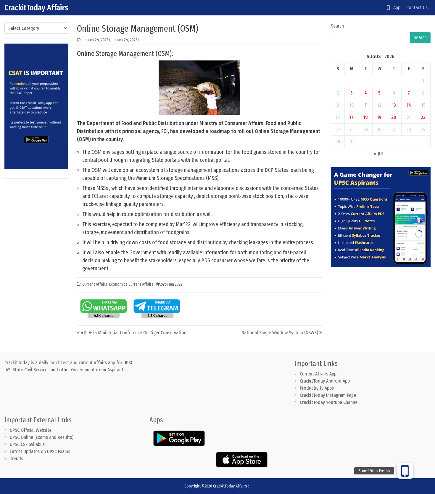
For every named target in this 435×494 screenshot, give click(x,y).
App (395, 7)
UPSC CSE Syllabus (28, 444)
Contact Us (417, 7)
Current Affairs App (318, 374)
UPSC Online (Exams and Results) (41, 437)
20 (393, 117)
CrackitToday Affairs (36, 7)
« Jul (379, 153)
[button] (405, 471)
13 (394, 105)
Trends (16, 458)
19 (379, 117)
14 (409, 105)
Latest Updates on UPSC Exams (40, 451)
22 (423, 117)
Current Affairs (94, 284)
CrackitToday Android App (325, 381)
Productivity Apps (317, 388)
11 (366, 105)
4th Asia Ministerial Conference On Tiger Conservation (133, 332)
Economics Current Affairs (131, 284)
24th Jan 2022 (171, 284)
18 (365, 117)
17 (351, 117)
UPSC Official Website (30, 430)
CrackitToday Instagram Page (328, 395)
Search (337, 26)
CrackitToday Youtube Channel (329, 402)
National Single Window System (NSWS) (279, 332)
